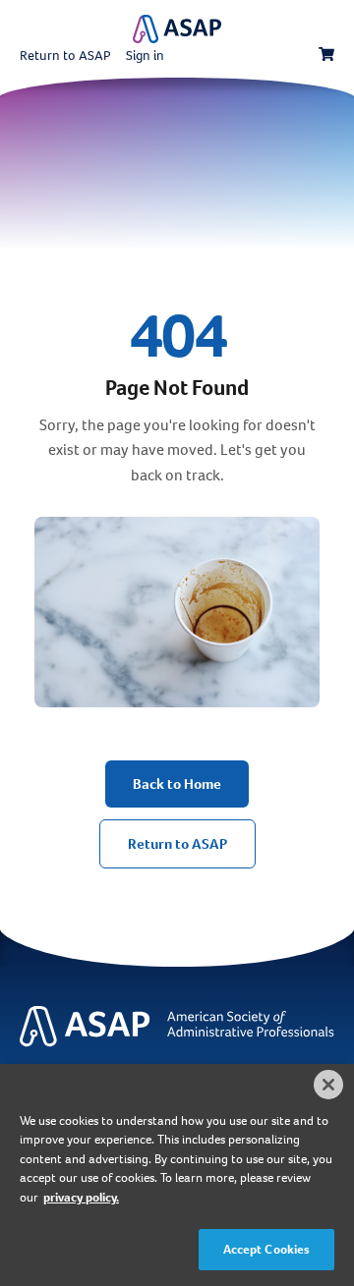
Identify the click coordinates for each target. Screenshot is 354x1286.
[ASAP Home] (177, 1047)
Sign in (145, 55)
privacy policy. (81, 1197)
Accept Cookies (267, 1249)
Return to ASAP (65, 55)
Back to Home (177, 784)
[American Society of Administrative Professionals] (177, 29)
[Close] (328, 1084)
